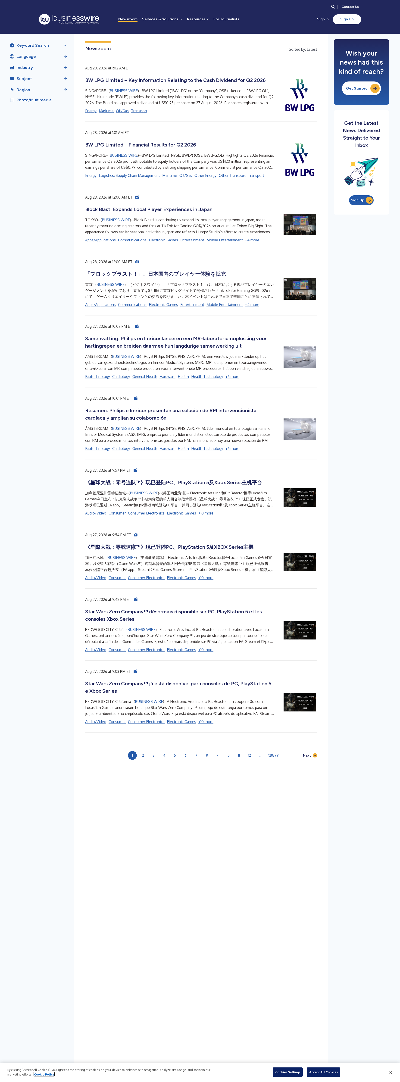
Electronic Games (163, 240)
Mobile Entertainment (224, 240)
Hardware (167, 376)
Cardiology (121, 376)
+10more (205, 513)
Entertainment (192, 240)
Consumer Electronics (146, 513)
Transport (139, 111)
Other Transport (232, 175)
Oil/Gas (122, 111)
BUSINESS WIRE (124, 90)
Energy (91, 111)
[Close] (390, 1072)
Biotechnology (97, 376)
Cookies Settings (287, 1072)
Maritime (106, 111)
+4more (252, 240)
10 (228, 755)
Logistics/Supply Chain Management (129, 175)
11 (239, 755)
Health (183, 376)
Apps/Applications (100, 240)
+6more (232, 376)
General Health (144, 376)
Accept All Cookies (323, 1072)
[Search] (333, 7)
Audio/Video (95, 513)
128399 (273, 755)
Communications (132, 240)
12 (249, 755)
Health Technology (207, 376)
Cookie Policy (44, 1074)
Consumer (117, 513)
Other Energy (205, 175)
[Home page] (69, 19)
